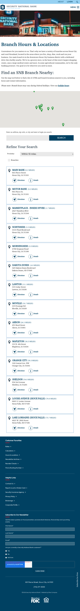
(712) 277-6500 (39, 587)
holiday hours (63, 86)
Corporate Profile (11, 505)
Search (61, 138)
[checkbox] (40, 554)
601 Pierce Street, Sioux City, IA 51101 (39, 582)
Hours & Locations (11, 455)
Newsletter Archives (12, 459)
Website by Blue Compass (49, 592)
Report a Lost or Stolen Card (15, 488)
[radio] (40, 551)
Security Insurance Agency (14, 492)
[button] (36, 107)
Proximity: (11, 154)
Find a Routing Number (13, 468)
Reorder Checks (11, 463)
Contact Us (9, 483)
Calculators (9, 451)
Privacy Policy (10, 496)
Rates (7, 446)
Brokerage (9, 501)
